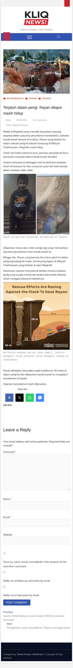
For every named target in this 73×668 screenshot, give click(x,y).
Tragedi (46, 98)
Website (7, 534)
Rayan (25, 125)
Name (7, 499)
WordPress (37, 654)
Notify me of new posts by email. (21, 595)
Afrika (9, 125)
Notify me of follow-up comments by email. (26, 580)
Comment (9, 452)
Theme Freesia (24, 654)
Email (7, 517)
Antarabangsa (15, 98)
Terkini (33, 98)
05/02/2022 (21, 120)
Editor (8, 120)
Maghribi (17, 125)
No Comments (40, 120)
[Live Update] (67, 3)
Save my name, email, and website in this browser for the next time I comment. (35, 564)
